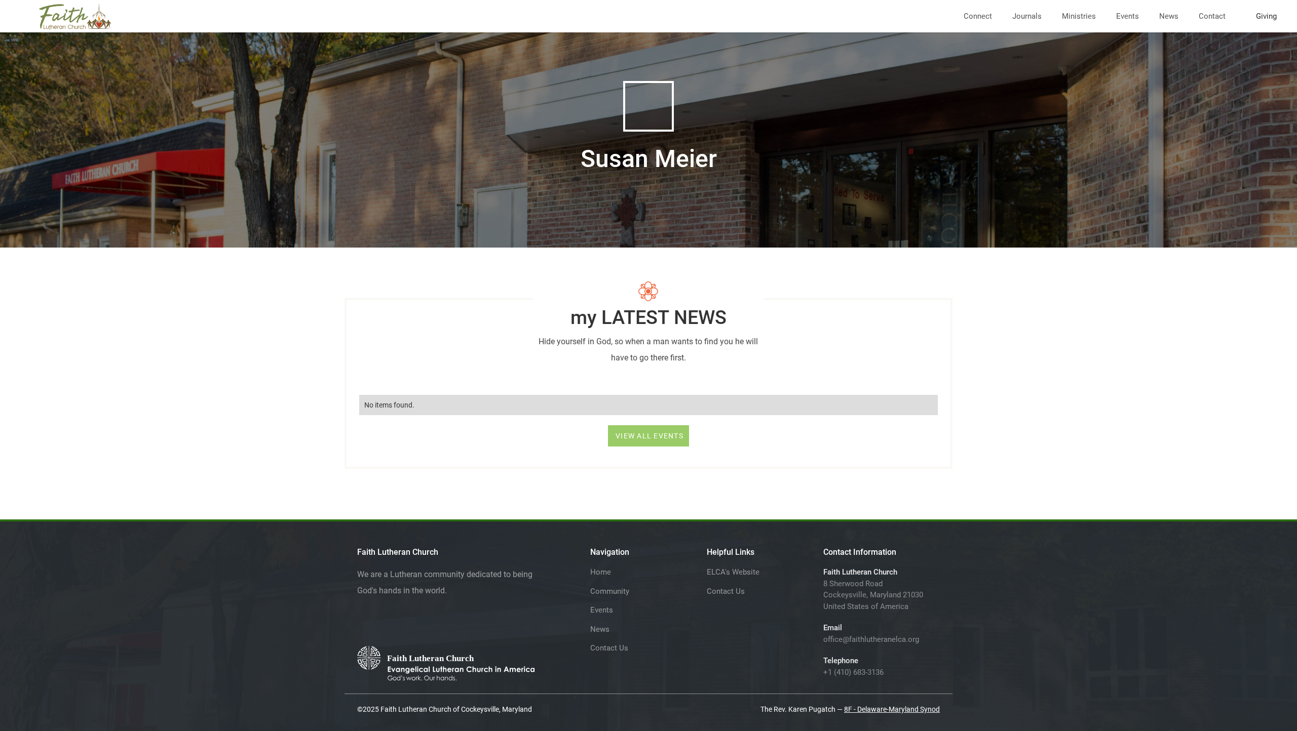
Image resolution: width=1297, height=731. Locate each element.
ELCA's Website (733, 572)
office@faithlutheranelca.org (871, 639)
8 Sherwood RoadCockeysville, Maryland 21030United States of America (873, 595)
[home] (75, 15)
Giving (1266, 16)
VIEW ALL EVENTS (649, 436)
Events (1127, 16)
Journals (1027, 16)
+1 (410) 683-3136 (853, 672)
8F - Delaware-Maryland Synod (892, 709)
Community (609, 591)
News (1168, 16)
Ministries (1079, 16)
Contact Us (609, 648)
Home (600, 572)
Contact (1212, 16)
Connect (978, 16)
